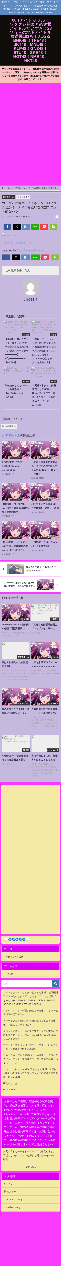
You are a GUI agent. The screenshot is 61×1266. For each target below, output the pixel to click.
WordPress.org (12, 1207)
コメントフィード (13, 1199)
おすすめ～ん (8, 197)
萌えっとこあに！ (12, 1083)
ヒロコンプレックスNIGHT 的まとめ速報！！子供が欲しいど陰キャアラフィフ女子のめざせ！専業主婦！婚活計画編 (30, 1073)
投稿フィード (11, 1191)
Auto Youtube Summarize (32, 250)
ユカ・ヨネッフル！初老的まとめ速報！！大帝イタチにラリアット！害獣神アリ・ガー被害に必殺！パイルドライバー (30, 1059)
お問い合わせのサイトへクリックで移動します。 (29, 1151)
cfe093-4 (30, 299)
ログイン (8, 1183)
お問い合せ (30, 1167)
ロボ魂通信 (24, 197)
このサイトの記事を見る (17, 243)
